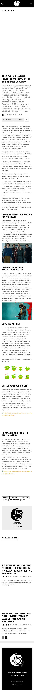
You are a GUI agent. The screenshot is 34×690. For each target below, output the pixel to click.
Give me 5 (10, 10)
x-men (23, 500)
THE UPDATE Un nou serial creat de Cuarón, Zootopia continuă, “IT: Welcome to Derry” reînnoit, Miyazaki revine (17, 569)
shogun (5, 500)
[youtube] (21, 526)
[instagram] (15, 526)
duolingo (14, 497)
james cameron (23, 497)
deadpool (5, 497)
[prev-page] (3, 637)
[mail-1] (18, 526)
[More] (27, 120)
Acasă (4, 10)
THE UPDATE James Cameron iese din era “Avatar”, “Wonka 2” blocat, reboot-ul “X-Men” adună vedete (16, 617)
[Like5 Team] (3, 114)
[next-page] (6, 637)
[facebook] (13, 526)
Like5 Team (9, 114)
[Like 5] (17, 3)
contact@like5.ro (17, 684)
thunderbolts (14, 500)
